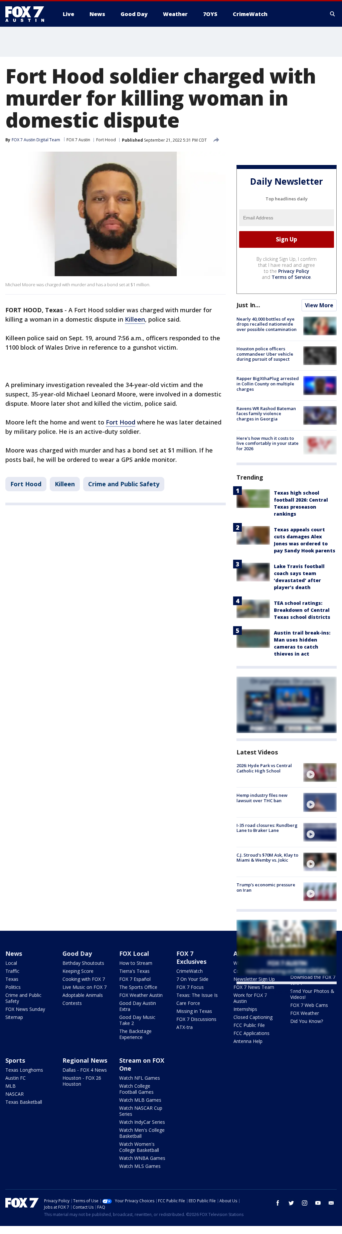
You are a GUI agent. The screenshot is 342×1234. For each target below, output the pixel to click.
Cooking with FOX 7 (83, 979)
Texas (11, 979)
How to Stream (135, 963)
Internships (245, 1009)
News (13, 953)
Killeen (135, 319)
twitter (291, 1203)
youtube (318, 1203)
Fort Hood (106, 140)
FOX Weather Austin (141, 995)
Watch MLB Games (140, 1100)
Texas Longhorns (24, 1070)
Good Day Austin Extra (137, 1006)
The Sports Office (138, 987)
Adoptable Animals (82, 995)
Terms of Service (291, 277)
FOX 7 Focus (190, 987)
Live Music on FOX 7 (84, 987)
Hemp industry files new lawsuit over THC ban (262, 798)
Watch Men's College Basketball (142, 1133)
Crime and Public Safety (123, 484)
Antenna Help (248, 1041)
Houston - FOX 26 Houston (81, 1081)
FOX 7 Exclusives (191, 957)
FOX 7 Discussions (196, 1019)
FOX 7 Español (135, 979)
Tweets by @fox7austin (265, 992)
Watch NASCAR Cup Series (140, 1111)
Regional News (84, 1060)
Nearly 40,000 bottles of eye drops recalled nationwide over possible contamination (266, 324)
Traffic (12, 971)
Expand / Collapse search (333, 14)
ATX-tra (184, 1027)
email (331, 1203)
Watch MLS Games (140, 1166)
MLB (10, 1086)
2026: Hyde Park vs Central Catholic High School (264, 768)
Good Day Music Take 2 (137, 1020)
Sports (15, 1060)
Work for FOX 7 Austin (250, 998)
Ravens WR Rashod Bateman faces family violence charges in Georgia (266, 413)
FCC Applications (251, 1033)
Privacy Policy (293, 271)
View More (319, 305)
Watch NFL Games (139, 1078)
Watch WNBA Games (142, 1158)
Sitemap (14, 1017)
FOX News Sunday (25, 1009)
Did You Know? (306, 1021)
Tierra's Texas (134, 971)
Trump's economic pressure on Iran (265, 887)
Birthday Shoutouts (83, 963)
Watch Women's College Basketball (139, 1147)
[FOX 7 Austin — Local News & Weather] (27, 14)
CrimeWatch (189, 971)
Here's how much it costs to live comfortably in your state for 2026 (267, 443)
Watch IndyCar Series (142, 1122)
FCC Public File (249, 1025)
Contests (72, 1003)
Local (11, 963)
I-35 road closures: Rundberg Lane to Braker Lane (267, 828)
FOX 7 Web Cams (309, 1005)
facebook (278, 1203)
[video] (320, 772)
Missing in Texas (194, 1011)
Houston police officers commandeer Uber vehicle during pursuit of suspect (264, 354)
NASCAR (14, 1094)
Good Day (77, 953)
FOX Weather (304, 1013)
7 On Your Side (192, 979)
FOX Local (134, 953)
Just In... (248, 305)
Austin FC (15, 1078)
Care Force (188, 1003)
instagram (304, 1203)
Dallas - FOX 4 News (84, 1070)
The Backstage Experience (135, 1034)
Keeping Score (78, 971)
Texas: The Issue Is (197, 995)
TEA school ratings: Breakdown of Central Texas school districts (302, 610)
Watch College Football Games (136, 1089)
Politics (13, 987)
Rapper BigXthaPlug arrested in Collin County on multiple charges (267, 383)
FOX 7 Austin (78, 140)
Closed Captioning (253, 1017)
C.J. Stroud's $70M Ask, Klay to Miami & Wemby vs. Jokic (267, 857)
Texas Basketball (23, 1102)
